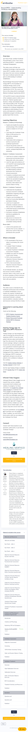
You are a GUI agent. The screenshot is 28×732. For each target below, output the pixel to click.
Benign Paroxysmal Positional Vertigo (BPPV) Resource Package (14, 320)
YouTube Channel (7, 365)
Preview (21, 629)
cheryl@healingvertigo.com (10, 434)
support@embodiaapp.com (10, 439)
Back (3, 724)
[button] (24, 470)
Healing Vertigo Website (14, 363)
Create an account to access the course (14, 460)
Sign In (14, 453)
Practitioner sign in (22, 3)
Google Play (10, 370)
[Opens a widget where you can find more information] (22, 729)
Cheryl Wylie (8, 46)
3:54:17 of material (10, 38)
